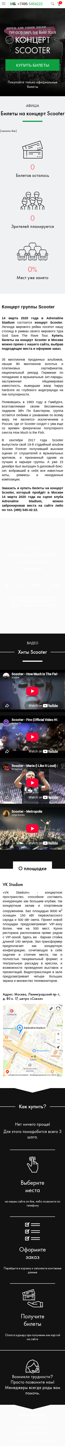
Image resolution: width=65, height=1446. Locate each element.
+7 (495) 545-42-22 (32, 1427)
